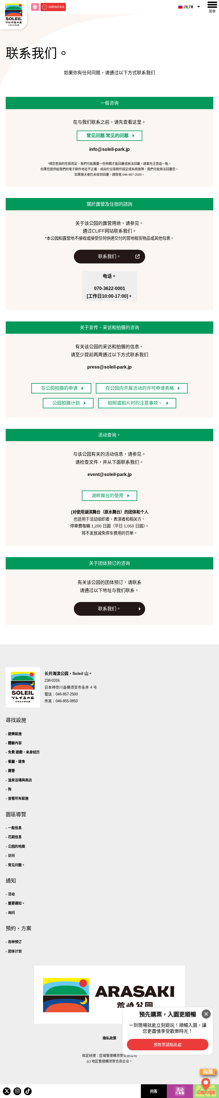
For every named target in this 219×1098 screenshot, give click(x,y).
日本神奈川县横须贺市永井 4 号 (70, 687)
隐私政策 (109, 1038)
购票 (208, 1072)
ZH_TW (188, 6)
